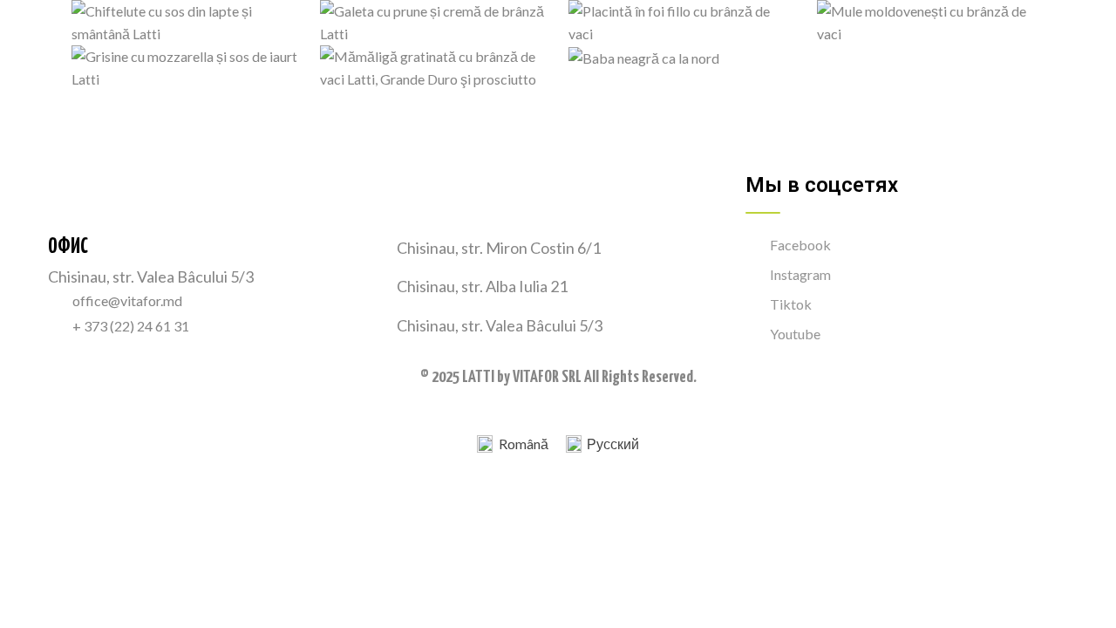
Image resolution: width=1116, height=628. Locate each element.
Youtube (795, 333)
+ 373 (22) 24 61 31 (130, 325)
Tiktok (791, 304)
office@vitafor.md (127, 300)
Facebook (800, 244)
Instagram (800, 274)
